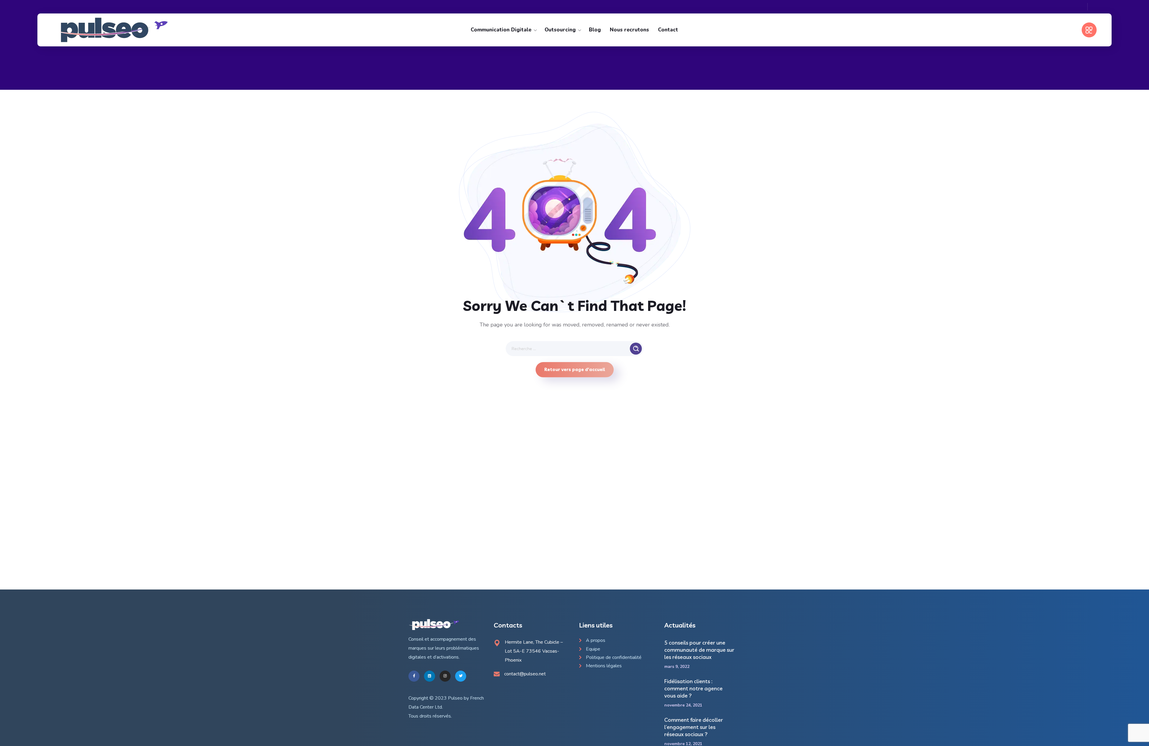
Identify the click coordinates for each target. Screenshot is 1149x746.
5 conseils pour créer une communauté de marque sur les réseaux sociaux (699, 649)
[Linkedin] (429, 676)
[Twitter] (460, 676)
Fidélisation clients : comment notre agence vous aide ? (693, 688)
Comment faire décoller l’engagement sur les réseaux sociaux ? (693, 727)
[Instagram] (445, 676)
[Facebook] (414, 676)
